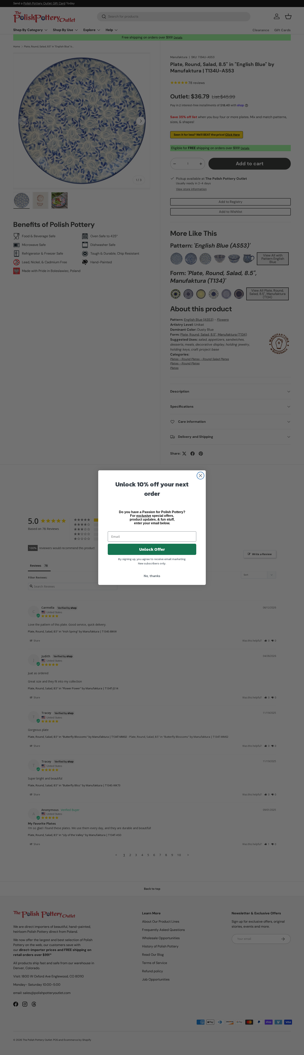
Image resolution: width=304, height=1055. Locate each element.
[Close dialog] (200, 475)
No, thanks (152, 575)
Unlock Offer (152, 549)
